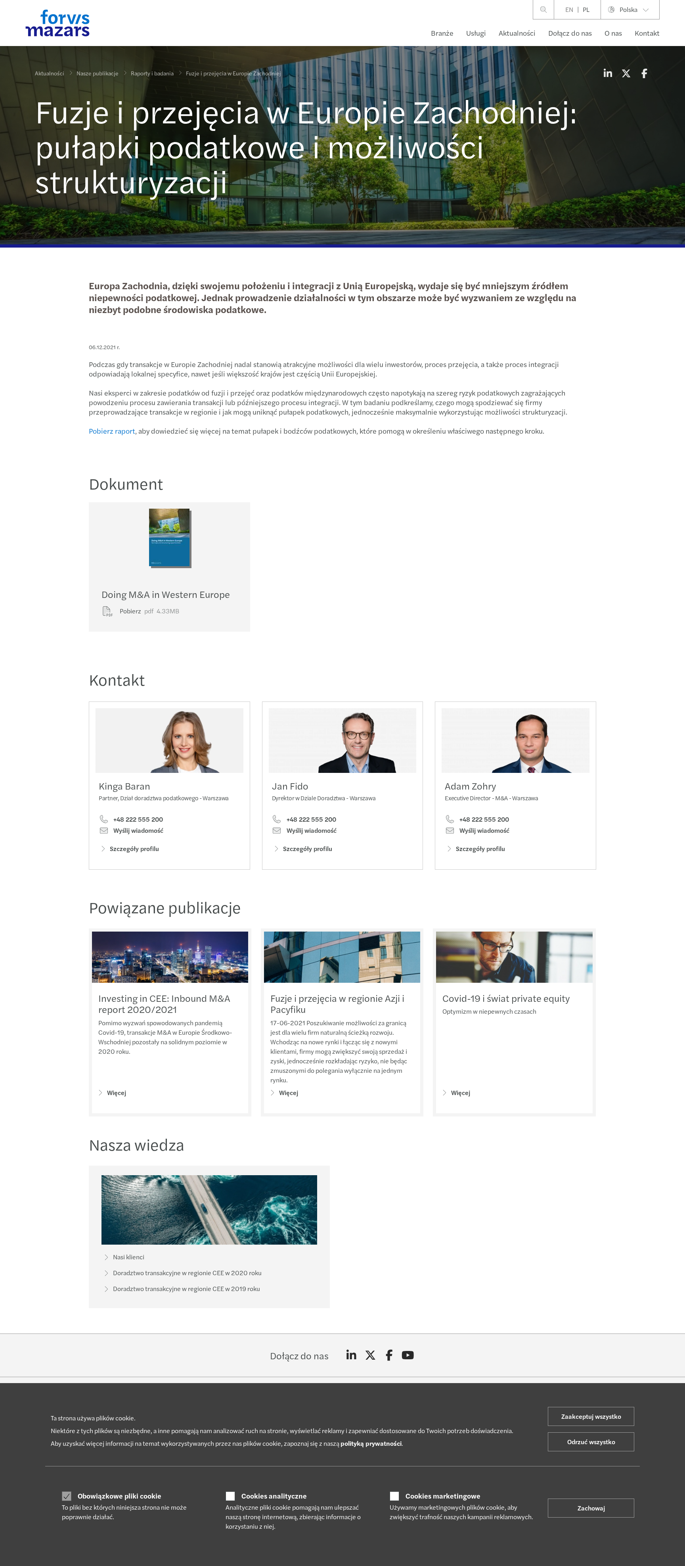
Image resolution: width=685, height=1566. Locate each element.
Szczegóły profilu (134, 848)
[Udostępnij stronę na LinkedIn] (608, 73)
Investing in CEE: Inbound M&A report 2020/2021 (164, 1003)
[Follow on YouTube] (408, 1355)
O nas (613, 33)
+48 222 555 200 (137, 819)
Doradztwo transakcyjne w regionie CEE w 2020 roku (187, 1272)
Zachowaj (591, 1507)
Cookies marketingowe (443, 1495)
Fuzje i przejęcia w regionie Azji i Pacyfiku (337, 1003)
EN (569, 9)
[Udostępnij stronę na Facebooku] (644, 73)
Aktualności (517, 33)
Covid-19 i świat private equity (506, 998)
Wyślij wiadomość (137, 830)
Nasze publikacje (98, 73)
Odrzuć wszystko (591, 1441)
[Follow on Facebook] (389, 1355)
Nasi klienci (128, 1256)
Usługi (476, 33)
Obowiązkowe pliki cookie (119, 1495)
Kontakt (647, 33)
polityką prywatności (371, 1443)
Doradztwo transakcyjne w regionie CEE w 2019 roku (186, 1288)
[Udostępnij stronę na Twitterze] (626, 73)
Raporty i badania (152, 73)
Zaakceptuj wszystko (591, 1416)
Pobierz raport (112, 431)
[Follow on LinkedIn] (351, 1355)
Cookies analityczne (274, 1495)
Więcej (116, 1092)
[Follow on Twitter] (370, 1355)
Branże (442, 33)
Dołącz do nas (570, 33)
